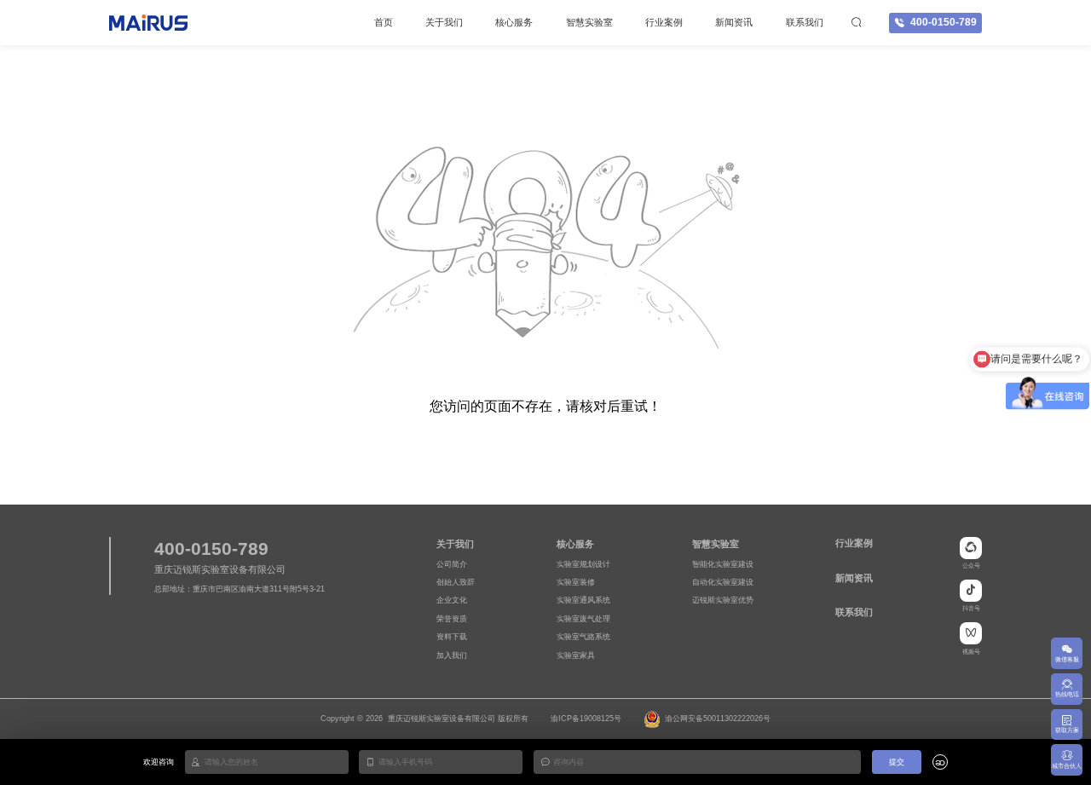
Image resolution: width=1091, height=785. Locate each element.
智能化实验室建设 (722, 564)
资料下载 (451, 636)
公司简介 (451, 564)
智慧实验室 (589, 22)
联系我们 (804, 22)
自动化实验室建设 (722, 582)
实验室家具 (576, 655)
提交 (896, 762)
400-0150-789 (943, 22)
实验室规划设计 (583, 564)
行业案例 (664, 22)
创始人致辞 (455, 582)
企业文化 (451, 600)
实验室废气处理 (583, 619)
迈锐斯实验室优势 (722, 600)
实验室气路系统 (583, 636)
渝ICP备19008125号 (586, 718)
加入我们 (451, 655)
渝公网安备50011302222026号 (718, 718)
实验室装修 (576, 582)
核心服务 (514, 22)
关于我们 (444, 22)
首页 (383, 22)
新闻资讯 (734, 22)
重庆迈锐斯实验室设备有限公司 (441, 718)
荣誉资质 (451, 619)
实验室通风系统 (583, 600)
